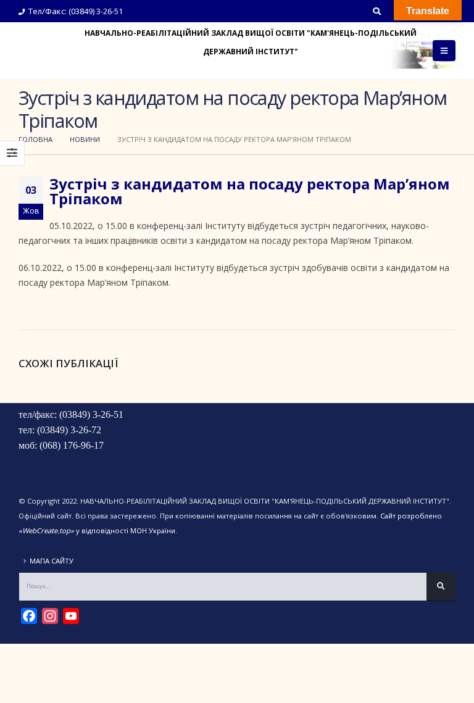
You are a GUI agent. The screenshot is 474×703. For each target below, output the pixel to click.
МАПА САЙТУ (51, 560)
